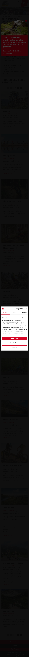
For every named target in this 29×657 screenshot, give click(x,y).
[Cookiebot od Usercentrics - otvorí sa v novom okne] (17, 309)
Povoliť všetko (14, 338)
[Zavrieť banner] (26, 308)
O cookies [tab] (24, 312)
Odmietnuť (14, 347)
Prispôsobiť (13, 343)
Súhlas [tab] (5, 312)
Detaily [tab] (14, 312)
